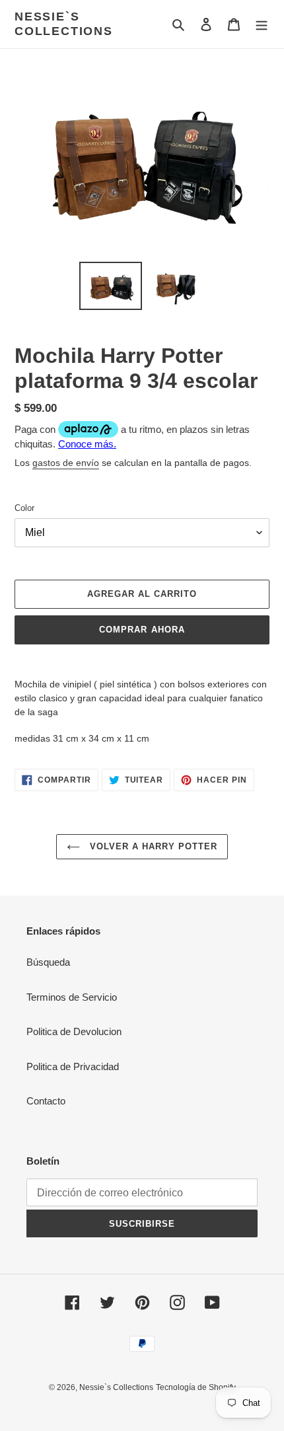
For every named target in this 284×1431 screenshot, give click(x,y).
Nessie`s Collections (64, 24)
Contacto (45, 1100)
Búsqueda (48, 962)
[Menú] (261, 24)
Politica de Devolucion (74, 1031)
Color (24, 508)
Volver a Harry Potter (152, 846)
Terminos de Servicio (71, 997)
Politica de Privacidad (72, 1066)
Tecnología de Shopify (196, 1387)
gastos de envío (65, 462)
